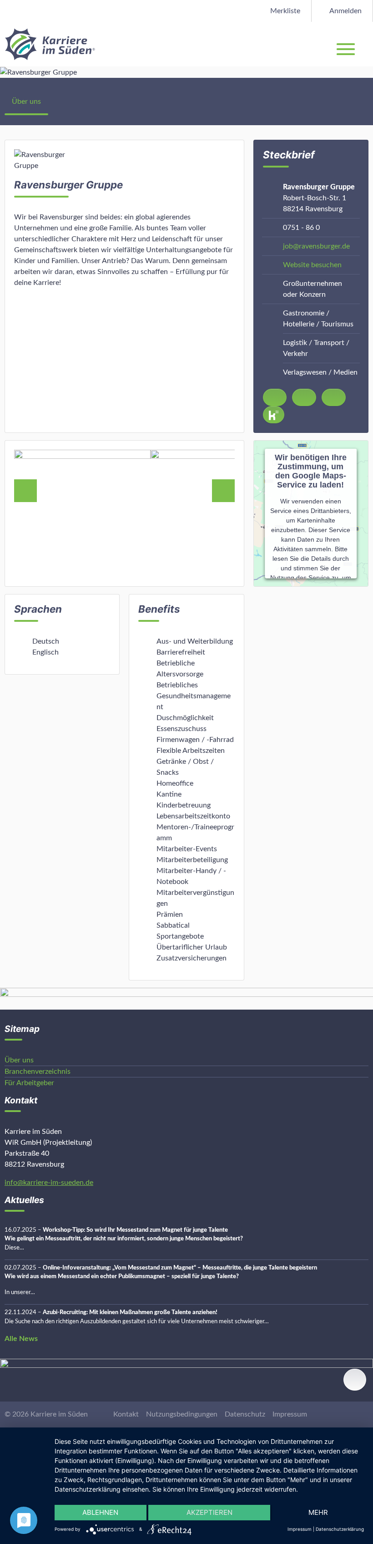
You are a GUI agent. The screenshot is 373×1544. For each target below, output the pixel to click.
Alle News (21, 1338)
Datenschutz (245, 1414)
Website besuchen (312, 265)
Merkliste (284, 11)
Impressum (289, 1414)
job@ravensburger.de (316, 246)
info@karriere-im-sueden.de (49, 1182)
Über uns (26, 101)
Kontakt (126, 1414)
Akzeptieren (209, 1512)
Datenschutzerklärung (340, 1529)
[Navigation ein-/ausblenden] (365, 44)
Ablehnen (100, 1512)
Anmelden (345, 11)
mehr (318, 1512)
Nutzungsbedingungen (181, 1414)
